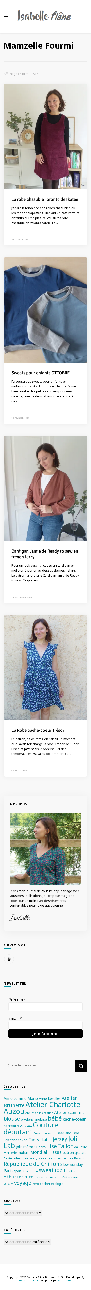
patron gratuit (74, 1152)
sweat (46, 1170)
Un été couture (68, 1177)
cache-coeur (74, 1119)
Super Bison (30, 1171)
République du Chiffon (31, 1163)
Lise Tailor (60, 1145)
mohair (23, 1152)
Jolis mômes (25, 1146)
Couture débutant (31, 1128)
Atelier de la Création (39, 1113)
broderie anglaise (34, 1119)
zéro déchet (41, 1183)
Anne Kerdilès (50, 1098)
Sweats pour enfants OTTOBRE (40, 373)
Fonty (33, 1139)
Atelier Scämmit (69, 1112)
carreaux (11, 1125)
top (59, 1170)
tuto (28, 1177)
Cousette (26, 1126)
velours (8, 1184)
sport (17, 1171)
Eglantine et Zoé (15, 1140)
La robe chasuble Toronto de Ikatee (44, 199)
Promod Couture (62, 1158)
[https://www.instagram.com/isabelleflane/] (9, 959)
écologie (57, 1183)
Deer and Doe (67, 1133)
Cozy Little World (44, 1133)
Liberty (41, 1147)
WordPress (65, 1280)
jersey (60, 1139)
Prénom (17, 999)
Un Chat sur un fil (45, 1177)
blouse (12, 1118)
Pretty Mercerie (39, 1158)
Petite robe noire (16, 1158)
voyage (22, 1182)
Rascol (79, 1158)
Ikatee (46, 1139)
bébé (55, 1118)
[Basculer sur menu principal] (6, 16)
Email (15, 1018)
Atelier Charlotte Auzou (42, 1107)
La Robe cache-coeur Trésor (37, 730)
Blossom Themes (28, 1280)
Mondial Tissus (46, 1152)
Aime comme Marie (21, 1098)
